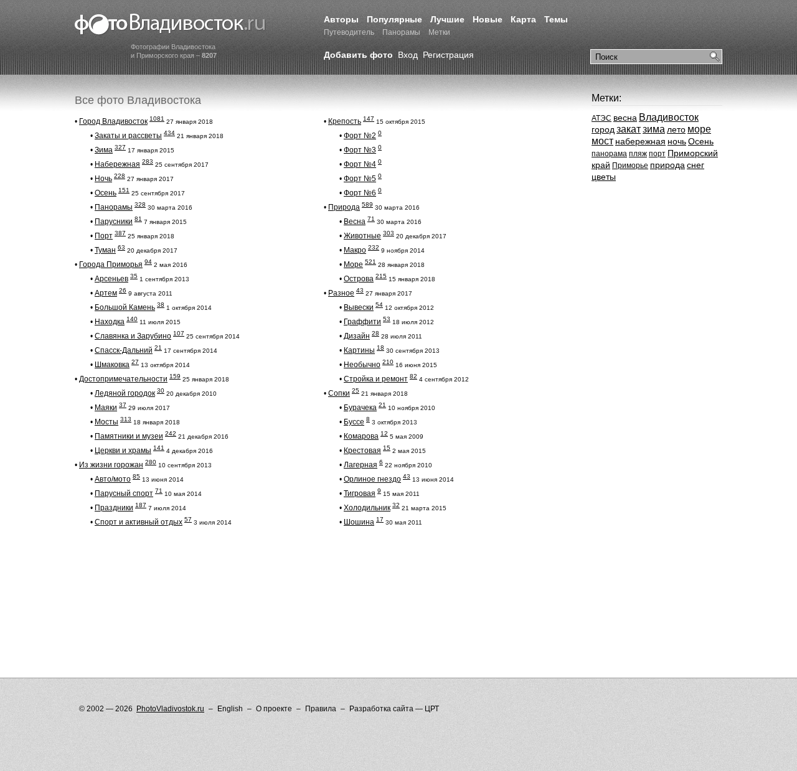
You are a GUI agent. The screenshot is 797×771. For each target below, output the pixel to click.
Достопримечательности (123, 379)
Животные (362, 235)
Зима (104, 150)
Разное (341, 293)
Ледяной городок (125, 393)
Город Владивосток (113, 121)
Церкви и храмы (123, 450)
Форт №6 (360, 193)
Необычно (362, 364)
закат (628, 129)
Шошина (359, 522)
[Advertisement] (301, 569)
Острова (359, 278)
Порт (104, 235)
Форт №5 (360, 178)
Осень (105, 193)
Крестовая (362, 450)
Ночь (103, 178)
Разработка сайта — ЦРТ (394, 708)
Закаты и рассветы (128, 135)
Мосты (106, 422)
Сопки (339, 393)
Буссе (354, 422)
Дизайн (357, 336)
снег (695, 165)
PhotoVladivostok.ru (170, 708)
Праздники (114, 507)
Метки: (606, 98)
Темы (556, 19)
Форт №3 (360, 150)
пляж (638, 153)
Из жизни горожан (111, 464)
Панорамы (401, 32)
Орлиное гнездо (372, 479)
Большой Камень (125, 307)
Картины (359, 350)
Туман (105, 250)
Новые (487, 19)
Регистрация (448, 55)
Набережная (117, 164)
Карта (523, 19)
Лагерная (360, 464)
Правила (320, 708)
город (603, 129)
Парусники (114, 221)
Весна (354, 221)
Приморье (630, 165)
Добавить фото (358, 55)
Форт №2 (360, 135)
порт (657, 153)
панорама (609, 153)
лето (676, 129)
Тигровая (359, 493)
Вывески (359, 307)
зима (654, 129)
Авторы (341, 19)
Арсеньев (111, 278)
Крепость (344, 121)
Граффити (362, 321)
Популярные (394, 19)
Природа (344, 207)
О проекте (274, 708)
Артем (106, 293)
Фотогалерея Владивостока (170, 25)
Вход (408, 55)
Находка (110, 321)
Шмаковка (112, 364)
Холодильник (367, 507)
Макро (355, 250)
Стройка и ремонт (376, 379)
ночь (676, 141)
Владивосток (669, 117)
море (699, 129)
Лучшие (447, 19)
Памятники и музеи (129, 436)
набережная (640, 141)
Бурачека (360, 407)
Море (353, 264)
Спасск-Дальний (124, 350)
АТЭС (601, 118)
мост (602, 141)
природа (667, 165)
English (230, 708)
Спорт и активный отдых (138, 522)
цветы (604, 177)
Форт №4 (360, 164)
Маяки (106, 407)
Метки (439, 32)
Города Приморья (111, 264)
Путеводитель (349, 32)
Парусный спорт (124, 493)
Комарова (361, 436)
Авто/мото (113, 479)
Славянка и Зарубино (133, 336)
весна (625, 118)
